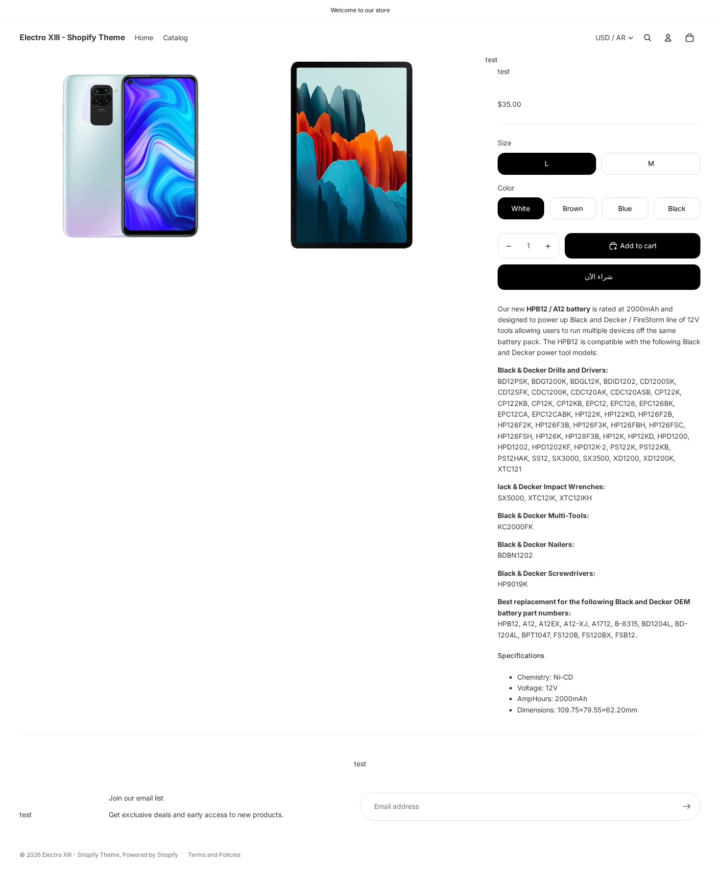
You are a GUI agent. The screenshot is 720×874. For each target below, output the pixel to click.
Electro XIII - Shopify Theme (81, 854)
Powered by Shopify (150, 854)
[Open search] (647, 37)
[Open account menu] (668, 37)
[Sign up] (686, 806)
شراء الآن (599, 276)
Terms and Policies (214, 854)
